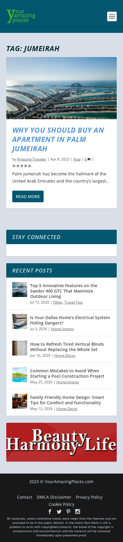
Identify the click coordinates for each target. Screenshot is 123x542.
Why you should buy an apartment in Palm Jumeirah (58, 139)
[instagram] (77, 511)
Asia (77, 159)
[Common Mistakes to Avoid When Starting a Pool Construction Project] (19, 374)
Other (58, 302)
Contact (24, 497)
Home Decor (65, 355)
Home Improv (62, 328)
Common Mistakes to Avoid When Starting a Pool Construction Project (67, 373)
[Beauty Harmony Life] (61, 460)
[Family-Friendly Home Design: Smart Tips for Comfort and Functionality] (19, 401)
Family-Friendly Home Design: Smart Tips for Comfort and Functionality (67, 399)
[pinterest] (68, 511)
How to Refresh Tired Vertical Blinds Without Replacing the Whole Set (67, 346)
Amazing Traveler (32, 159)
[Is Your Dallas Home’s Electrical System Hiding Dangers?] (19, 321)
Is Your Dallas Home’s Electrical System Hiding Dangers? (70, 320)
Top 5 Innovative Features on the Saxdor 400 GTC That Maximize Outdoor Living (63, 291)
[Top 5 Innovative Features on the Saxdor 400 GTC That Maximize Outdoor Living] (19, 289)
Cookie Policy (61, 504)
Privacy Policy (89, 497)
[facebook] (49, 511)
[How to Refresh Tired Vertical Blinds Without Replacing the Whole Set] (19, 348)
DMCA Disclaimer (54, 497)
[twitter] (59, 511)
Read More (28, 196)
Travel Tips (73, 302)
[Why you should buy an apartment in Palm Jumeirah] (61, 88)
